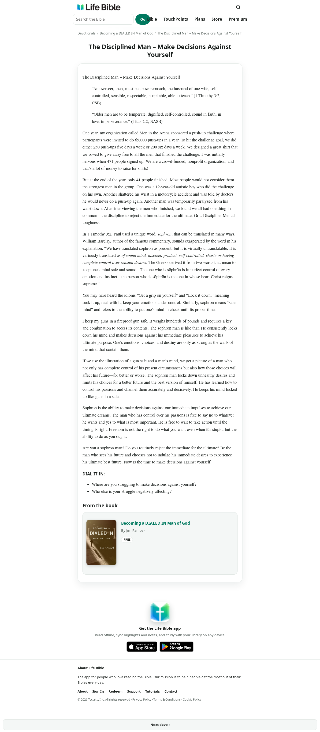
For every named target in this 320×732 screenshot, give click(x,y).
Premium (238, 19)
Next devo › (160, 724)
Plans (199, 19)
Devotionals (87, 33)
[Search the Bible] (238, 7)
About (83, 691)
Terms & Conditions (167, 699)
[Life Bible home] (99, 7)
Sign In (98, 691)
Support (134, 691)
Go (142, 19)
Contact (170, 691)
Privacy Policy (141, 699)
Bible (152, 19)
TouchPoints (176, 19)
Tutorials (152, 691)
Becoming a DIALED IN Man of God (126, 33)
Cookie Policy (192, 699)
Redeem (115, 691)
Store (217, 19)
